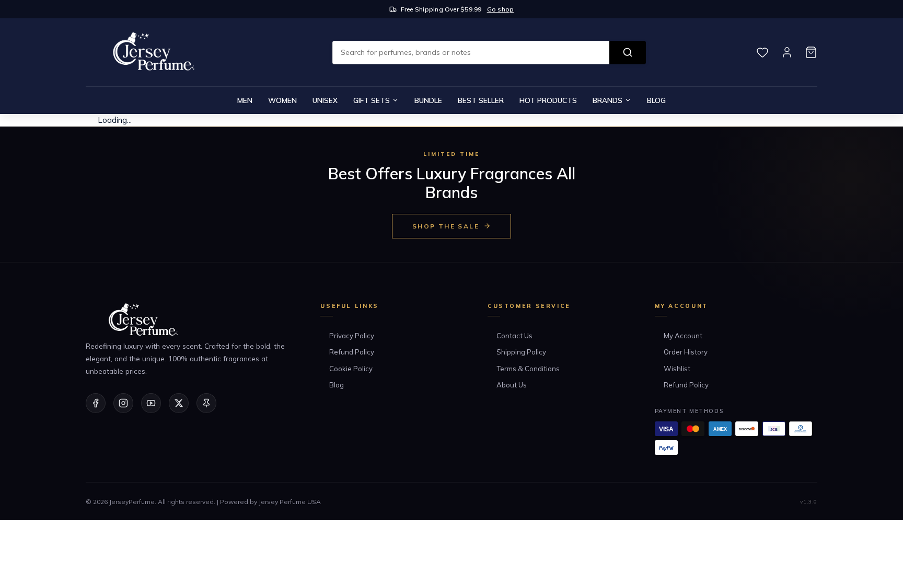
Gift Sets (371, 100)
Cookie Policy (351, 368)
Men (244, 100)
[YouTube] (151, 403)
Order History (686, 352)
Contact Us (514, 335)
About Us (511, 385)
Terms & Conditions (528, 368)
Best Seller (481, 100)
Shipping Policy (521, 352)
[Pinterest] (206, 403)
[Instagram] (123, 403)
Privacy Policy (351, 335)
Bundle (428, 100)
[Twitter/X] (179, 403)
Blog (656, 100)
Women (282, 100)
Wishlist (677, 368)
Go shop (500, 9)
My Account (683, 335)
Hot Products (548, 100)
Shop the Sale (445, 226)
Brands (607, 100)
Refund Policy (351, 352)
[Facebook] (96, 403)
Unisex (325, 100)
